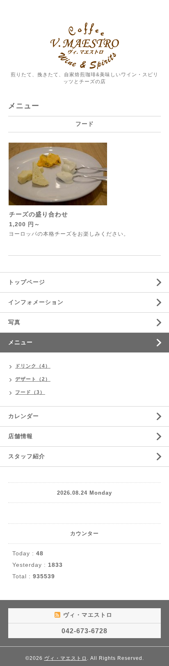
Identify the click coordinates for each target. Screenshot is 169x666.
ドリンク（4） (32, 366)
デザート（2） (32, 379)
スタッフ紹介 (26, 456)
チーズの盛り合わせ (38, 214)
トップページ (26, 282)
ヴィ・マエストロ (65, 658)
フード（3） (30, 392)
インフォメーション (36, 302)
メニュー (20, 342)
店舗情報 (20, 436)
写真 (14, 322)
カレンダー (23, 416)
